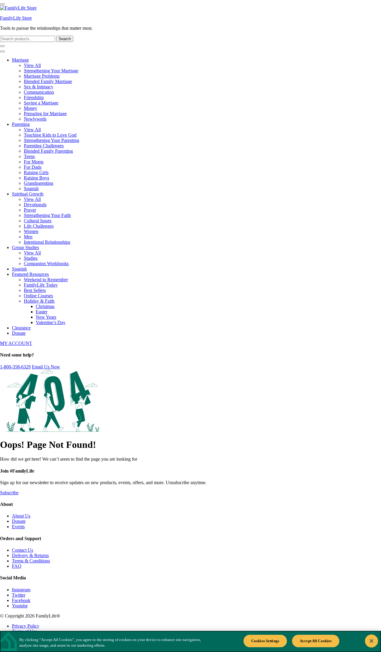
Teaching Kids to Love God (50, 134)
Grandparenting (38, 183)
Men (28, 236)
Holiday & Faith (39, 301)
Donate (19, 333)
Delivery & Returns (30, 555)
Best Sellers (35, 290)
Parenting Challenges (44, 145)
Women (31, 231)
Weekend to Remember (46, 279)
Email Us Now (46, 366)
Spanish (31, 188)
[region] (190, 641)
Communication (39, 92)
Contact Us (22, 550)
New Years (46, 317)
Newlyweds (35, 118)
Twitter (18, 595)
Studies (31, 258)
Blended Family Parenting (48, 151)
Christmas (45, 306)
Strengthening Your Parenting (51, 140)
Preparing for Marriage (45, 113)
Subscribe (9, 492)
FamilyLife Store (16, 18)
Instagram (21, 589)
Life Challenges (39, 226)
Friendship (34, 97)
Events (18, 526)
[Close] (371, 641)
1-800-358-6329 (15, 366)
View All (32, 65)
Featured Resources (30, 274)
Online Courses (38, 295)
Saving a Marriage (41, 102)
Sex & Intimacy (38, 86)
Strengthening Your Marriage (51, 70)
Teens (29, 156)
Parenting (21, 124)
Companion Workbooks (46, 263)
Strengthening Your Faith (47, 215)
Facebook (21, 600)
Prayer (30, 209)
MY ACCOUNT (16, 343)
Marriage (20, 59)
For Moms (33, 161)
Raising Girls (36, 172)
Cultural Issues (37, 220)
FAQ (16, 566)
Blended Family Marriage (48, 81)
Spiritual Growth (27, 193)
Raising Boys (36, 177)
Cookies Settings (265, 641)
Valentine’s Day (50, 322)
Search (65, 39)
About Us (21, 515)
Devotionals (35, 204)
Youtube (20, 605)
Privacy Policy (25, 625)
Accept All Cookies (316, 641)
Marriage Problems (42, 76)
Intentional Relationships (47, 242)
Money (30, 108)
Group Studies (25, 247)
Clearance (21, 327)
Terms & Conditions (31, 560)
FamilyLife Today (41, 284)
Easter (41, 311)
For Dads (32, 167)
